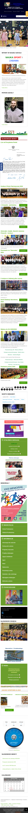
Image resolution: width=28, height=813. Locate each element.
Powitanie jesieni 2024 (8, 366)
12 (14, 785)
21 (19, 786)
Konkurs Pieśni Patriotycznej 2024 (12, 186)
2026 (16, 778)
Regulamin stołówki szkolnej (13, 453)
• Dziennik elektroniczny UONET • (13, 421)
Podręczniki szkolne (7, 546)
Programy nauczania (7, 549)
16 (5, 786)
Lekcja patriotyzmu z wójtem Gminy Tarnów (11, 769)
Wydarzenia (5, 567)
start (3, 387)
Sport (3, 560)
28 (19, 788)
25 (11, 788)
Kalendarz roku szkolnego (9, 574)
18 (11, 786)
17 (8, 786)
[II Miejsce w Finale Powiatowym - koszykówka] (14, 700)
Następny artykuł (17, 389)
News (3, 563)
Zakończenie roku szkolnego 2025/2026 (11, 758)
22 (22, 786)
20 (16, 786)
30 (5, 790)
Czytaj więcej (4, 87)
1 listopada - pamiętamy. (9, 205)
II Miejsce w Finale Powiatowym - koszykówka (13, 694)
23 (5, 788)
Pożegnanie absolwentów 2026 (9, 762)
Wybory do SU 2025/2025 (9, 329)
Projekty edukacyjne (7, 553)
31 (8, 790)
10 (9, 389)
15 (22, 785)
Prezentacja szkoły (7, 570)
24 (8, 788)
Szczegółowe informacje (13, 674)
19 (14, 786)
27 (16, 788)
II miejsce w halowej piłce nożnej (11, 278)
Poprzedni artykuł (9, 387)
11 (12, 389)
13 (16, 785)
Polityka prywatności (14, 679)
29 (22, 788)
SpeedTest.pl (17, 750)
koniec (24, 389)
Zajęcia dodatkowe (7, 556)
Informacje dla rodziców (8, 542)
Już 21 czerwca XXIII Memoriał (9, 765)
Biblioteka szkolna (7, 581)
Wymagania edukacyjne (8, 577)
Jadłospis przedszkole (13, 446)
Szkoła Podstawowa (7, 529)
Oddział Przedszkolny (8, 532)
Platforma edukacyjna (14, 457)
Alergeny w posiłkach (13, 451)
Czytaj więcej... (23, 205)
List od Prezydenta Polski (9, 142)
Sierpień (13, 778)
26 (14, 788)
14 (19, 785)
